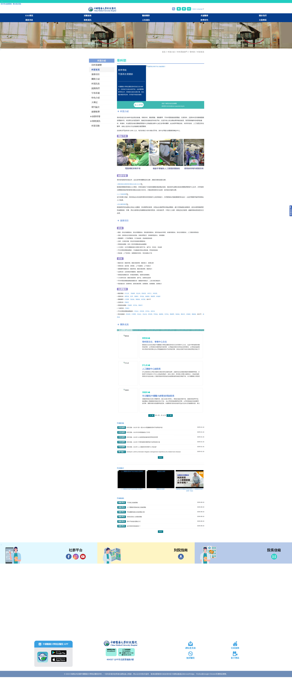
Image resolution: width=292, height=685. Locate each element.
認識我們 (95, 88)
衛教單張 (121, 502)
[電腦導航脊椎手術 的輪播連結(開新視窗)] (175, 66)
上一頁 (151, 415)
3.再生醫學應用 (121, 204)
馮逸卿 (133, 293)
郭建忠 (127, 302)
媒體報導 (95, 112)
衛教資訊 (96, 121)
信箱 (274, 556)
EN (189, 9)
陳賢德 (127, 296)
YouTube (83, 556)
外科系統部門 (182, 52)
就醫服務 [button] (87, 15)
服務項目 (95, 74)
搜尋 (173, 8)
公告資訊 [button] (146, 20)
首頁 (164, 52)
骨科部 (192, 52)
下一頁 (169, 415)
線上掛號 (138, 105)
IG (76, 556)
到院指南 (181, 556)
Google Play (59, 653)
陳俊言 (140, 305)
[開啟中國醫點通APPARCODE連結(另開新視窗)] (42, 657)
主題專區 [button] (263, 20)
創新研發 (96, 116)
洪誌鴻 (138, 293)
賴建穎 (147, 296)
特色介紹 (95, 98)
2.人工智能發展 (121, 194)
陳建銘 (138, 299)
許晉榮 (127, 299)
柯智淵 (155, 293)
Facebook (69, 556)
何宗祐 (135, 305)
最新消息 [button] (29, 20)
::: (2, 1)
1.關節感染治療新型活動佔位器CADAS (129, 184)
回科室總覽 (96, 65)
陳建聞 (153, 296)
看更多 (160, 457)
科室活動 (95, 126)
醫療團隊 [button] (146, 15)
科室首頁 (200, 52)
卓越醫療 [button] (204, 15)
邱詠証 (136, 311)
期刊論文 (95, 107)
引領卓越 (95, 93)
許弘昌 (127, 293)
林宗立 (149, 293)
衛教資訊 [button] (87, 20)
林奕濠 (143, 299)
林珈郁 (158, 296)
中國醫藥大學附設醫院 (120, 643)
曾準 (131, 296)
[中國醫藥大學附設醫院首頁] (102, 9)
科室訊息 (95, 83)
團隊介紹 (95, 79)
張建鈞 (145, 392)
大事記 (94, 102)
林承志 (153, 311)
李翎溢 (142, 296)
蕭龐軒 (136, 296)
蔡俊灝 (144, 293)
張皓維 (132, 299)
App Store (59, 660)
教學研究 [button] (204, 20)
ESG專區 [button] (29, 15)
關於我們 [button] (263, 15)
